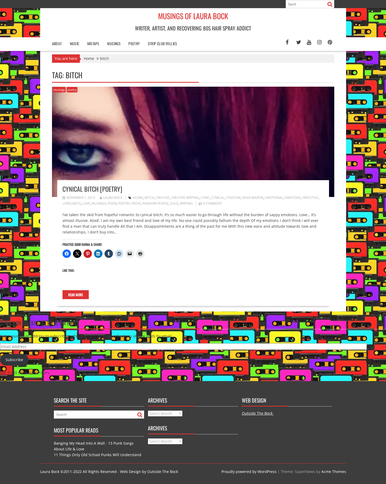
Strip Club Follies (162, 43)
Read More (75, 294)
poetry (134, 43)
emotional (274, 197)
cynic (205, 197)
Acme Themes (333, 471)
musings (59, 90)
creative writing (185, 197)
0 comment (212, 203)
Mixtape (93, 43)
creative (162, 197)
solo (174, 203)
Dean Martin (252, 197)
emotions (293, 197)
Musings (114, 43)
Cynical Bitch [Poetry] (92, 189)
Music (74, 43)
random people (156, 203)
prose (136, 203)
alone (138, 197)
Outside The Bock (258, 413)
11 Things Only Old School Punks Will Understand (97, 454)
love (86, 203)
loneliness (71, 203)
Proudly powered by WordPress (249, 471)
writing (186, 203)
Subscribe (14, 359)
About (57, 43)
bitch (149, 197)
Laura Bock (112, 197)
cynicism (233, 197)
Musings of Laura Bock (193, 16)
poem (112, 203)
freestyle (310, 197)
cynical (217, 197)
